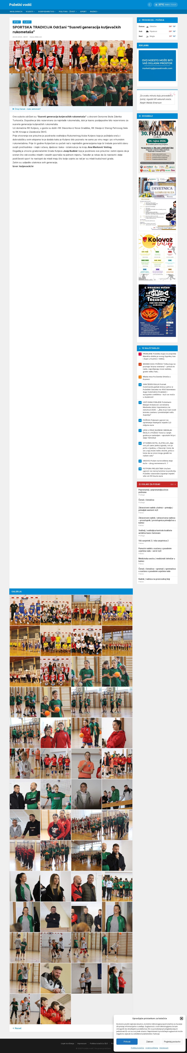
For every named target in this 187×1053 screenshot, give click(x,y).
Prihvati (127, 1041)
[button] (181, 1018)
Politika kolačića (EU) (99, 1043)
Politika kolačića (137, 1048)
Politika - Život (68, 12)
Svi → (173, 484)
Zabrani (149, 1041)
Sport (83, 12)
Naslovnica (16, 12)
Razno (94, 12)
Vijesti (30, 12)
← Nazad (17, 1028)
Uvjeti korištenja (151, 1048)
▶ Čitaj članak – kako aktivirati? (27, 109)
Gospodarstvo (46, 12)
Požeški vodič (20, 4)
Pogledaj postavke (172, 1041)
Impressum (163, 1048)
